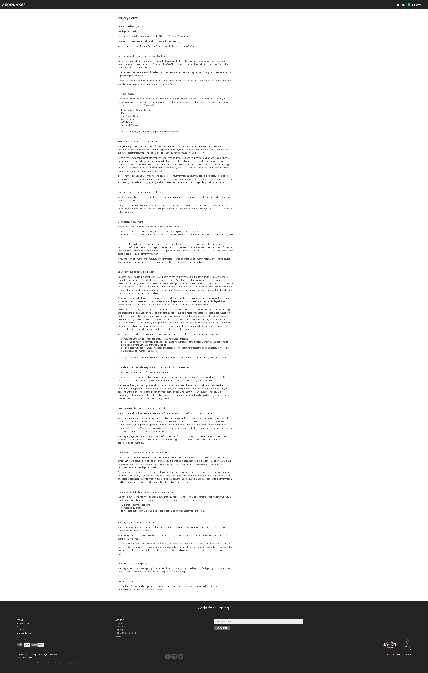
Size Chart (119, 626)
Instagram (174, 656)
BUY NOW (21, 639)
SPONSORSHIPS (24, 633)
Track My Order (122, 623)
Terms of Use (392, 654)
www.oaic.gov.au (153, 589)
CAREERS (21, 630)
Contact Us (120, 636)
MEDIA (20, 626)
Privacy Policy (405, 654)
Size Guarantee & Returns (126, 633)
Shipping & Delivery (124, 630)
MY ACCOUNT (23, 623)
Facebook (168, 656)
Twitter (181, 656)
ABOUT (20, 620)
